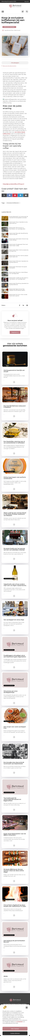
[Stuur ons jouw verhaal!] (15, 315)
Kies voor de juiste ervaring (9, 65)
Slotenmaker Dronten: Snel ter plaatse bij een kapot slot (18, 256)
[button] (27, 1007)
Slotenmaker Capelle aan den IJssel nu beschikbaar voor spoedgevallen (18, 278)
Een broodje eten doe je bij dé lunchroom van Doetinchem (14, 763)
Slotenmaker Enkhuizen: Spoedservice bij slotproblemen (18, 261)
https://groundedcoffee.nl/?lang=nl (13, 184)
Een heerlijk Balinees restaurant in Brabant (15, 406)
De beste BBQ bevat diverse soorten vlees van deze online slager (14, 871)
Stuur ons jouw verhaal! (15, 320)
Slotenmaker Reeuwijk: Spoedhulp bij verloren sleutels (18, 234)
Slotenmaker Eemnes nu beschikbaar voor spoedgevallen (18, 273)
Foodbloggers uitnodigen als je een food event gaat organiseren (15, 656)
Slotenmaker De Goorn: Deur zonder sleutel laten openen (18, 295)
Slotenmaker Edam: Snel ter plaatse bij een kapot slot (18, 250)
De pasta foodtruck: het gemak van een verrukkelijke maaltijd (14, 549)
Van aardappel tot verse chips (14, 620)
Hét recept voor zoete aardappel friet (15, 727)
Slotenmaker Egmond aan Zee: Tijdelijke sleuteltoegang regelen (17, 289)
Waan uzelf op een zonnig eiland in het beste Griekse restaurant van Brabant (15, 514)
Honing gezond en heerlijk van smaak (14, 370)
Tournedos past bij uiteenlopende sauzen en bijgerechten (12, 799)
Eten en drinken (9, 27)
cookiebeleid (19, 1021)
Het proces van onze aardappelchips (11, 691)
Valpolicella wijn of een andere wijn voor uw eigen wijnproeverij (15, 584)
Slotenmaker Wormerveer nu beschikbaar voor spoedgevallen (17, 228)
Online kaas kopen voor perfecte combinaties (15, 477)
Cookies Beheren (15, 1033)
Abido (6, 976)
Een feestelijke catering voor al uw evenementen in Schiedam (14, 442)
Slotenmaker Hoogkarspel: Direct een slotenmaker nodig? (18, 245)
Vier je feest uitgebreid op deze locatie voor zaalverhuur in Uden (15, 905)
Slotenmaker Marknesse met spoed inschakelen (18, 267)
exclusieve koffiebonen (13, 203)
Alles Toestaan (15, 1028)
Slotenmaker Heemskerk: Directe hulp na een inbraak (18, 239)
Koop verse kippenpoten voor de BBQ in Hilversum (15, 834)
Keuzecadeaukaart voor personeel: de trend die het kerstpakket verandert (18, 217)
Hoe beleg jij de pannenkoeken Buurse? (14, 941)
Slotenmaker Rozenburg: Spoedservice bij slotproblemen (18, 284)
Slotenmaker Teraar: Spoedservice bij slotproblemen (18, 222)
